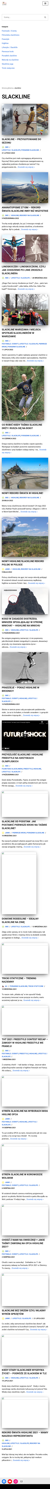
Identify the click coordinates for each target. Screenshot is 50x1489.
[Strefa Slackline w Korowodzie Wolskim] (25, 1157)
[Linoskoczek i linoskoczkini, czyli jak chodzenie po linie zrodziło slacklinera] (25, 248)
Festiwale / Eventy (9, 31)
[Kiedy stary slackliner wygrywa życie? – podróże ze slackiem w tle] (25, 1350)
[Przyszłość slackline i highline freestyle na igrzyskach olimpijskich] (25, 735)
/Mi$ (6, 147)
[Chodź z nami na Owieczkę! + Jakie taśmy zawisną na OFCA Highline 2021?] (25, 1219)
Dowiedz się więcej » (26, 167)
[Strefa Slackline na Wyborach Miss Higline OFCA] (25, 1091)
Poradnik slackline (9, 56)
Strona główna (7, 88)
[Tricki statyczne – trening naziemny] (25, 958)
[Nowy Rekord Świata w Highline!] (25, 473)
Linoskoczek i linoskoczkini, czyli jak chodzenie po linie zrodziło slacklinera (24, 270)
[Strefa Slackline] (5, 3)
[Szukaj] (45, 17)
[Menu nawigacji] (45, 3)
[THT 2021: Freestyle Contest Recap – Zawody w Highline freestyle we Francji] (25, 1020)
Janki (7, 569)
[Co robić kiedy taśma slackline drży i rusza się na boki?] (25, 393)
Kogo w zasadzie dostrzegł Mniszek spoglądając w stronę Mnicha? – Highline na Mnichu (22, 622)
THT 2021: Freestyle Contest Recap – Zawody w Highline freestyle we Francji (25, 1043)
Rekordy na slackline (10, 60)
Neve (4, 1486)
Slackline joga (7, 64)
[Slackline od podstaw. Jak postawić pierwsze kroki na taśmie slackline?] (25, 804)
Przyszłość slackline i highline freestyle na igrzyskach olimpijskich (22, 758)
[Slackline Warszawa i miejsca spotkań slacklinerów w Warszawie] (25, 309)
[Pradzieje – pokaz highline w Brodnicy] (25, 667)
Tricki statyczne (8, 68)
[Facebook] (4, 1481)
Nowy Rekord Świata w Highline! (22, 493)
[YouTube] (10, 1481)
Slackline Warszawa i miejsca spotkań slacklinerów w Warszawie (21, 333)
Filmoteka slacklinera (10, 35)
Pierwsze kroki (8, 51)
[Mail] (21, 1481)
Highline (5, 43)
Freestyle (5, 39)
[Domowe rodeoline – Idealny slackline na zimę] (25, 883)
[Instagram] (15, 1481)
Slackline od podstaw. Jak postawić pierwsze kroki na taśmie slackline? (24, 825)
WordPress (21, 1486)
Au (6, 986)
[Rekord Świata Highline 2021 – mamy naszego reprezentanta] (25, 1412)
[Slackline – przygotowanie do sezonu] (25, 119)
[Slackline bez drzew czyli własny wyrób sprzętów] (25, 1289)
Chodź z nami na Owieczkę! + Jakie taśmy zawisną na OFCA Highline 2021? (23, 1243)
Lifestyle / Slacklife (9, 47)
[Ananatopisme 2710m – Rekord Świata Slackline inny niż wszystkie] (25, 187)
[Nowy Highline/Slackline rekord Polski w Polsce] (25, 537)
